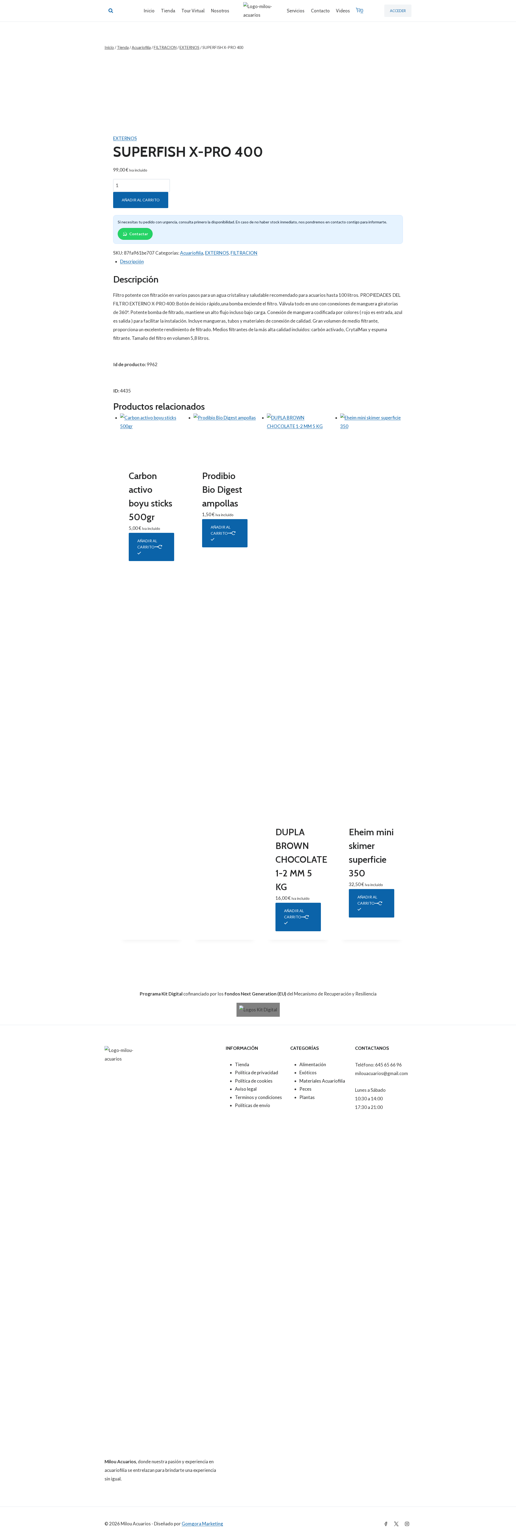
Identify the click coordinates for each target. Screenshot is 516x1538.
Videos (343, 10)
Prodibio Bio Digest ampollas (222, 489)
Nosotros (220, 10)
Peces (305, 1089)
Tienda (168, 10)
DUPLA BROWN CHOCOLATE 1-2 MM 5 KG (301, 859)
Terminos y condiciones (258, 1097)
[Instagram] (406, 1523)
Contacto (320, 10)
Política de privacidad (256, 1072)
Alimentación (312, 1064)
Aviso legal (246, 1089)
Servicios (295, 10)
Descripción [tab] (132, 261)
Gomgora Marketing (202, 1523)
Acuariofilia (191, 253)
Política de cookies (254, 1081)
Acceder (398, 11)
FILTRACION (244, 253)
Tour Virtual (193, 10)
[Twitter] (396, 1523)
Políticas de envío (252, 1105)
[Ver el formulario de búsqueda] (111, 11)
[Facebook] (385, 1523)
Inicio (149, 10)
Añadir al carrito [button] (147, 543)
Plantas (307, 1097)
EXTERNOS (125, 138)
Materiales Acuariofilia (322, 1081)
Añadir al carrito (141, 200)
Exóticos (308, 1072)
